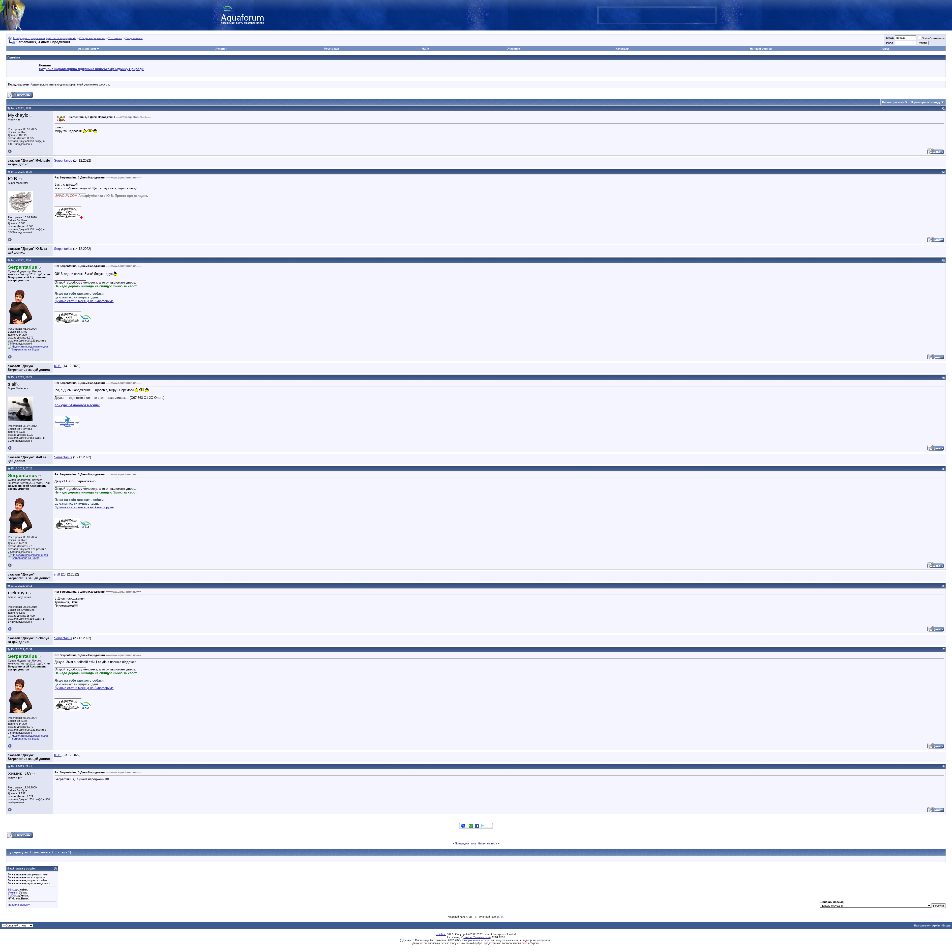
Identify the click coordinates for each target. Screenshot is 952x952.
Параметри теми (893, 102)
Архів (936, 925)
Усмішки (13, 892)
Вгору (946, 925)
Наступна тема (487, 843)
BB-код (12, 889)
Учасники (513, 48)
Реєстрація (331, 48)
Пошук (885, 48)
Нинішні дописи (761, 48)
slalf (57, 574)
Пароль (889, 42)
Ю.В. (57, 366)
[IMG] (11, 895)
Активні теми (87, 48)
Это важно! (115, 38)
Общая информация (92, 38)
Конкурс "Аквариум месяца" (77, 405)
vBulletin (441, 934)
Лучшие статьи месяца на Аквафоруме (84, 301)
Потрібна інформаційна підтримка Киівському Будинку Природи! (91, 69)
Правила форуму (19, 904)
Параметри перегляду (926, 102)
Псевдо (889, 37)
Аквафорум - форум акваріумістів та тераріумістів (44, 38)
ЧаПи (425, 48)
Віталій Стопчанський (477, 937)
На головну (922, 925)
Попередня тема (465, 843)
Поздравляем (134, 38)
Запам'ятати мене (933, 38)
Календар (622, 48)
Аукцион (221, 48)
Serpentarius (63, 160)
